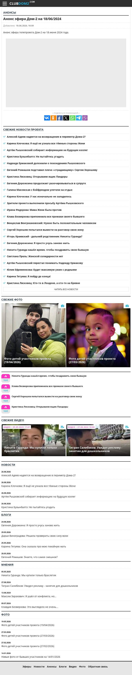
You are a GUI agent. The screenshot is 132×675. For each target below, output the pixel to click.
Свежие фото (12, 299)
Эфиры (27, 666)
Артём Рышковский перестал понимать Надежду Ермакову (45, 263)
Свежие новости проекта (23, 129)
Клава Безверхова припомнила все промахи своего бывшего (46, 216)
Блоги (6, 514)
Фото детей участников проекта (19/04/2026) (27, 625)
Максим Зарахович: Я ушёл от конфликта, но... (28, 596)
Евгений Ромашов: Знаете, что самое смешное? (29, 557)
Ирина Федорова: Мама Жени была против (34, 209)
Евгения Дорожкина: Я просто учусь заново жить (38, 243)
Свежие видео (12, 420)
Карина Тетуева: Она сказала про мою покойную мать (33, 546)
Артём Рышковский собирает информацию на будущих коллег (47, 150)
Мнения (7, 564)
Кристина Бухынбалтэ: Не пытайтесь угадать (35, 156)
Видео (73, 666)
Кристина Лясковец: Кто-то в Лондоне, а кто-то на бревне (43, 283)
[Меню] (5, 3)
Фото (5, 614)
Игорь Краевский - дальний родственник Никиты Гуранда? (44, 236)
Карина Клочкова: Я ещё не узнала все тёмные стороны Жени (46, 143)
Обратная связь (98, 666)
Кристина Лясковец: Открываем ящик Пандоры (37, 176)
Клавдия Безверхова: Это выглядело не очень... (29, 607)
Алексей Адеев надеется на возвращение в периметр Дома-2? (46, 136)
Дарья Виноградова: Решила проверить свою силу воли (34, 535)
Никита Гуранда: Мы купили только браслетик (28, 575)
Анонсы (9, 12)
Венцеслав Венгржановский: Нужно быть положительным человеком (51, 223)
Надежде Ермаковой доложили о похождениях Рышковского (46, 163)
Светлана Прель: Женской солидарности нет (35, 256)
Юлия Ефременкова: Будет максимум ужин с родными (42, 269)
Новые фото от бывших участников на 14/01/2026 (30, 656)
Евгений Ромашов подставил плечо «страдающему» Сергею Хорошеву (52, 170)
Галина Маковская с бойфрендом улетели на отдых (39, 189)
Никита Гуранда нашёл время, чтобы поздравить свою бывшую (48, 249)
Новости (8, 464)
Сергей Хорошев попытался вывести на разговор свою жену (45, 229)
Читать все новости (66, 289)
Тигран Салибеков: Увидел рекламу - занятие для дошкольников (39, 585)
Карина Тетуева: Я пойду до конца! (29, 276)
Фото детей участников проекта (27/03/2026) (27, 635)
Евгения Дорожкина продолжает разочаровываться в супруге (46, 183)
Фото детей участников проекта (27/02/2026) (27, 646)
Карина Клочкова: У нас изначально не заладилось (39, 196)
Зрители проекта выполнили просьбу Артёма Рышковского (45, 203)
